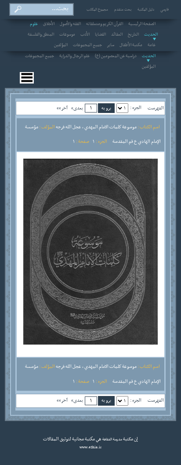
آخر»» (62, 108)
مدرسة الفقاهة (111, 439)
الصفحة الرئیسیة (142, 24)
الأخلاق (48, 24)
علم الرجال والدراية (74, 56)
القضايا (100, 34)
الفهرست (156, 108)
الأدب (85, 34)
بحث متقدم (122, 10)
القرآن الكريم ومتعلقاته (104, 24)
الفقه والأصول (70, 24)
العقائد (117, 34)
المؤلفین (61, 45)
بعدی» (77, 108)
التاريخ (133, 34)
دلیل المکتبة (146, 10)
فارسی (164, 10)
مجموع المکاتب (97, 10)
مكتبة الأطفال (130, 45)
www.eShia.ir (90, 447)
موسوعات (67, 34)
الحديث (149, 56)
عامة (152, 45)
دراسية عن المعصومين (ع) (116, 56)
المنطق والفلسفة (41, 34)
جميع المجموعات (87, 45)
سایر (110, 45)
